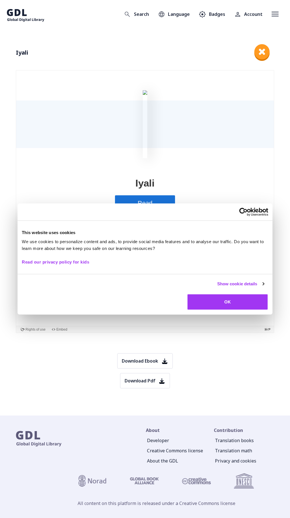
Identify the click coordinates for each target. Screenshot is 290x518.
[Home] (25, 14)
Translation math (233, 451)
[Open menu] (275, 14)
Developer (158, 440)
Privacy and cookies (235, 461)
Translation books (234, 440)
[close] (262, 51)
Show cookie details (237, 283)
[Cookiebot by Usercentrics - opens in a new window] (243, 212)
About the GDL (162, 461)
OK (227, 301)
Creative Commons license (175, 451)
